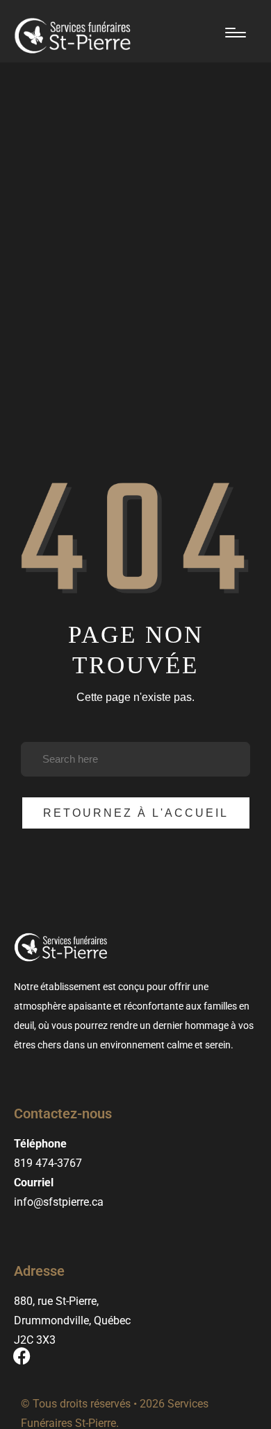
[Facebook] (21, 1356)
